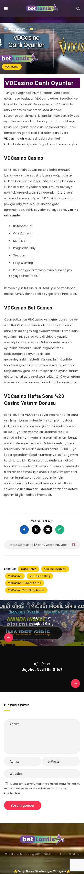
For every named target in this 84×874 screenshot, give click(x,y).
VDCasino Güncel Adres (24, 583)
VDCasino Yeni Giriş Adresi (26, 590)
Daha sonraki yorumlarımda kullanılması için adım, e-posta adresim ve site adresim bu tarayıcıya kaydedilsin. (42, 788)
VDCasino (12, 67)
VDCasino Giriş (40, 576)
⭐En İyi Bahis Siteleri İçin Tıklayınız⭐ (42, 871)
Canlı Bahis (28, 569)
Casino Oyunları (55, 569)
